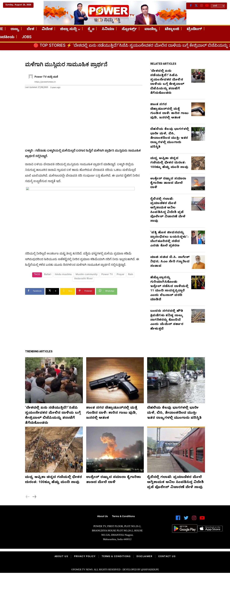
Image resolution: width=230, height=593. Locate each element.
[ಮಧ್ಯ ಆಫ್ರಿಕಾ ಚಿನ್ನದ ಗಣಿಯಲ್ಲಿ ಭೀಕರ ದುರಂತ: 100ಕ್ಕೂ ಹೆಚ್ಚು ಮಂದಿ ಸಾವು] (198, 163)
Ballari (47, 274)
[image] (40, 525)
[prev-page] (27, 497)
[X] (196, 5)
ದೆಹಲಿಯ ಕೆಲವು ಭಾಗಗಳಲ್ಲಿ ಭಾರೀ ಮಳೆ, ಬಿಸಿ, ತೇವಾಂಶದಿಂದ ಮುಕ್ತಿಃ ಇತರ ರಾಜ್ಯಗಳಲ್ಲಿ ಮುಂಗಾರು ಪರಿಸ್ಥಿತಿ (169, 138)
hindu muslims (63, 274)
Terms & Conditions (116, 556)
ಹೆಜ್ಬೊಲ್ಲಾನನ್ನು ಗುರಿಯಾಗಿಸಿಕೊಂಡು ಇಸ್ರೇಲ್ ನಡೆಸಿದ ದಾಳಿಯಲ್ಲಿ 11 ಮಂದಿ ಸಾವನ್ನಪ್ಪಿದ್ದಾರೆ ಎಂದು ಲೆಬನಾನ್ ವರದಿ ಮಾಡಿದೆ (169, 289)
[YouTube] (206, 5)
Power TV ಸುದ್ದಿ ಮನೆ (46, 77)
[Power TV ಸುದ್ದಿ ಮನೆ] (31, 79)
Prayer (120, 274)
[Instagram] (201, 5)
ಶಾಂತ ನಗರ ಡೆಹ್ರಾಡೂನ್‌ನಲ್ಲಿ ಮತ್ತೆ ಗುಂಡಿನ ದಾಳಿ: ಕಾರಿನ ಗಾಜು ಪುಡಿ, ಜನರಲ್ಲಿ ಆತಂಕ (169, 111)
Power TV (107, 274)
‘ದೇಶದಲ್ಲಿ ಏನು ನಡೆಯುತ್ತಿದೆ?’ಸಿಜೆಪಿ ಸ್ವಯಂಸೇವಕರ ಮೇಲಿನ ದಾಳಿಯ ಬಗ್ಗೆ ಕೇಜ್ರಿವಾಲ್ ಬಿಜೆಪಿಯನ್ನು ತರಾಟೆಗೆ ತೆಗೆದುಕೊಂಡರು (167, 82)
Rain (130, 274)
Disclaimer (144, 556)
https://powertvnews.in (45, 82)
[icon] (178, 519)
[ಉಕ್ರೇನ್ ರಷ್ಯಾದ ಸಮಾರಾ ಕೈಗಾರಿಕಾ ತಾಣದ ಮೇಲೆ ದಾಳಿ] (198, 183)
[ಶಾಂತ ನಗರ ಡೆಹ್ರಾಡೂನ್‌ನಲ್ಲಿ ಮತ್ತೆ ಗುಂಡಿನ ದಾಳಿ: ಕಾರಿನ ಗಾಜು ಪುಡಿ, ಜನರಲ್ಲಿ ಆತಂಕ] (198, 109)
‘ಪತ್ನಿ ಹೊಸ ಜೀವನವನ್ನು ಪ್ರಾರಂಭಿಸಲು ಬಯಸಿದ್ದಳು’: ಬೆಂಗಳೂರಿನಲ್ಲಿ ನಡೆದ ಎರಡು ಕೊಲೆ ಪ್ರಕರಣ (169, 239)
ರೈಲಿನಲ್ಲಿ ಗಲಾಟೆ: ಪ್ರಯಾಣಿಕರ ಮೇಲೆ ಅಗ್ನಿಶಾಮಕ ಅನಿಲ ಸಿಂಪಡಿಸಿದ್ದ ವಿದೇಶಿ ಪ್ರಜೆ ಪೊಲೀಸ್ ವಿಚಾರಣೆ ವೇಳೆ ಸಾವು (167, 210)
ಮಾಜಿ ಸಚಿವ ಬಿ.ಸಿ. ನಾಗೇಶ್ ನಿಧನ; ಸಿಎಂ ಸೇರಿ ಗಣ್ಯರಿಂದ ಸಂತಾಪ (170, 262)
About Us (61, 556)
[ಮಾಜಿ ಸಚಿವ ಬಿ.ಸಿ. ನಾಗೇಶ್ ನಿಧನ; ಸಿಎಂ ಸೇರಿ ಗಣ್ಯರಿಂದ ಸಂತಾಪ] (198, 262)
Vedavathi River (83, 279)
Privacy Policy (85, 556)
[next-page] (34, 497)
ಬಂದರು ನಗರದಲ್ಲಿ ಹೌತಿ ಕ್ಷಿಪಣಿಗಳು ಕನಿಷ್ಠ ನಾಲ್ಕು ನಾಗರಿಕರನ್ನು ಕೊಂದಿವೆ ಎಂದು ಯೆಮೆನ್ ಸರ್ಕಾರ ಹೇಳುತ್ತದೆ (166, 320)
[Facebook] (190, 5)
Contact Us (166, 556)
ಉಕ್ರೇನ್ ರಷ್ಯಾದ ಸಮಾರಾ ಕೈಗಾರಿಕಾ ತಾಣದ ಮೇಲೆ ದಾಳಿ (168, 183)
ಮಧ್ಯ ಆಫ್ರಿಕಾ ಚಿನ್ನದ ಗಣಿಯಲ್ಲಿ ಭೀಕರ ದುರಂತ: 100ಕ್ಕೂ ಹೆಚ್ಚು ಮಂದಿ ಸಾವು (169, 163)
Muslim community (87, 274)
